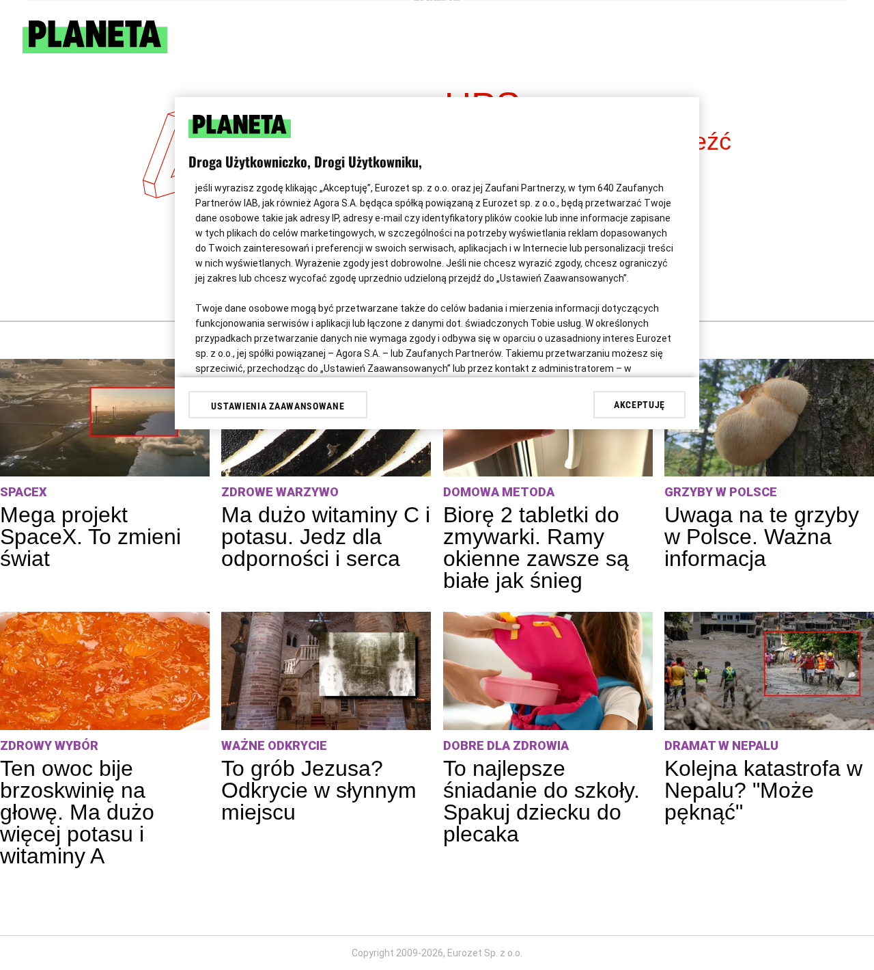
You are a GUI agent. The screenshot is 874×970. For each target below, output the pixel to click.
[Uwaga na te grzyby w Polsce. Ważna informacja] (769, 418)
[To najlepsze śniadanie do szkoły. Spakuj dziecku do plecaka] (548, 671)
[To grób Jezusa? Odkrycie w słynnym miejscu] (326, 671)
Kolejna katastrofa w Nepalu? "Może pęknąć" (763, 790)
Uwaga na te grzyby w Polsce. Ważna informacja (761, 536)
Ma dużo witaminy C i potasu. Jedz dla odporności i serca (325, 536)
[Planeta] (95, 49)
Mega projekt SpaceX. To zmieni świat (90, 536)
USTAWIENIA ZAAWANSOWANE (277, 406)
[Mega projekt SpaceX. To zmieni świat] (105, 418)
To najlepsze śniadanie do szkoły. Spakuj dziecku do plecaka (541, 801)
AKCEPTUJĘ (639, 404)
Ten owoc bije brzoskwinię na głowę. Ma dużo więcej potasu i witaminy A (77, 812)
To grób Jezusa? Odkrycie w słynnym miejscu (319, 790)
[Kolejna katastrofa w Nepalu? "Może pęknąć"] (769, 671)
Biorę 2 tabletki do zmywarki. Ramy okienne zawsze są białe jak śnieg (536, 547)
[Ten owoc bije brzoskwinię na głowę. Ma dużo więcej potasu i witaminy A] (105, 671)
